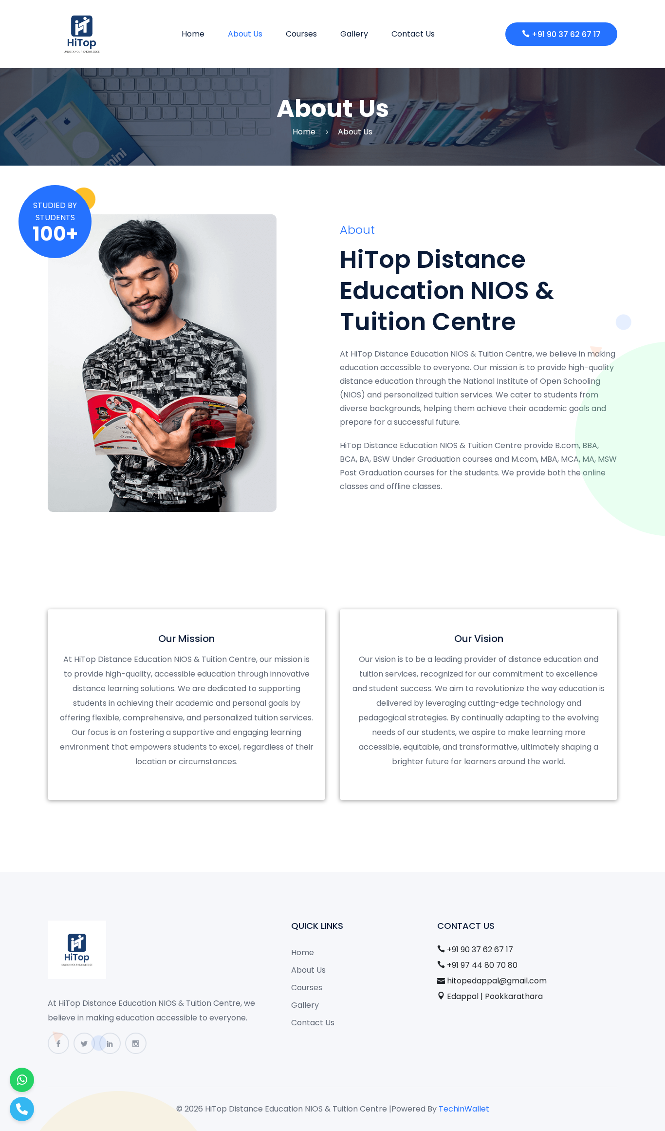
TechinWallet (464, 1108)
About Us (245, 33)
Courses (301, 33)
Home (193, 33)
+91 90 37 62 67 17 (566, 34)
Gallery (354, 33)
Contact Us (413, 33)
